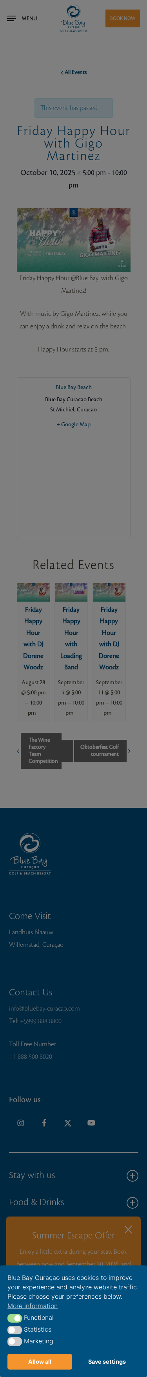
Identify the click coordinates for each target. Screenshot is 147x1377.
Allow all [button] (39, 1361)
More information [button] (32, 1306)
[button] (14, 1318)
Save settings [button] (107, 1361)
